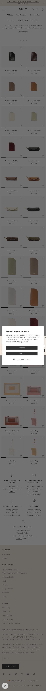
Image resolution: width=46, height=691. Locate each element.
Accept (22, 348)
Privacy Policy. (22, 342)
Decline (22, 353)
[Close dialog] (45, 337)
